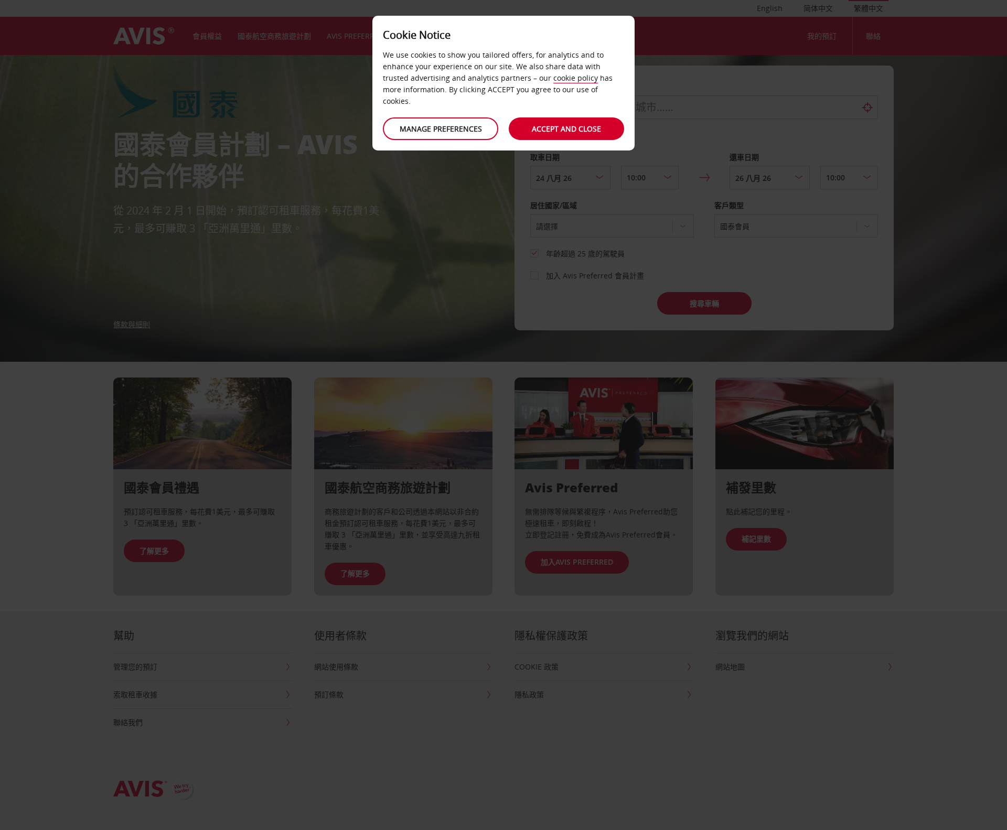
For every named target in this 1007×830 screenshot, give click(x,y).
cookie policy (575, 78)
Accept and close (566, 129)
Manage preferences (441, 129)
